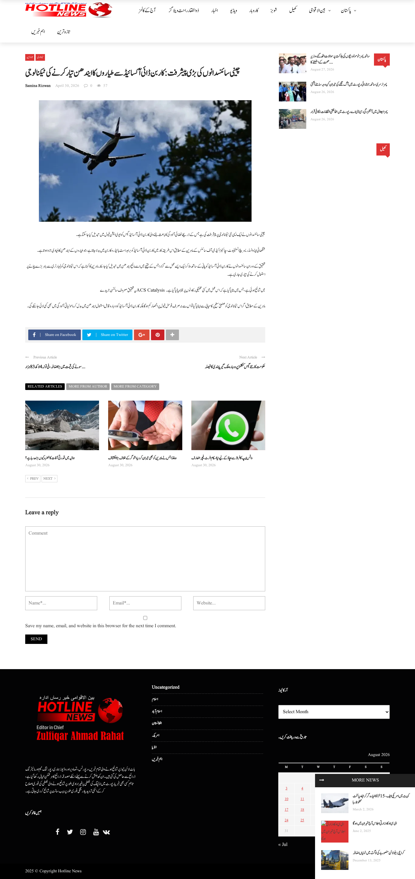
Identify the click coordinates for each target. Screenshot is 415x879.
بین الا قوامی (317, 10)
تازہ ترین (63, 32)
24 (286, 820)
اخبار (214, 10)
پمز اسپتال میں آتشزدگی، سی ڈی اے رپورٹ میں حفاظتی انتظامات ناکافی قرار (349, 112)
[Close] (321, 780)
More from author (88, 386)
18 (302, 809)
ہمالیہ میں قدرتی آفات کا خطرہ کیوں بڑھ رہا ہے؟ (50, 458)
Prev (34, 478)
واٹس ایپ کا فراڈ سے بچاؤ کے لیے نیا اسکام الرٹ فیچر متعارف (221, 458)
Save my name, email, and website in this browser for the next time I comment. (100, 626)
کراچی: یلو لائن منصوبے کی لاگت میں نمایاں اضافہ (378, 853)
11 (302, 799)
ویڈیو (233, 10)
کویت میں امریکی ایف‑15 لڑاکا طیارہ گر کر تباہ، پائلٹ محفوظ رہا (381, 799)
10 (286, 799)
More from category (135, 386)
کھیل (293, 10)
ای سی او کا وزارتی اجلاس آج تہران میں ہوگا (375, 823)
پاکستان (346, 10)
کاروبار (253, 10)
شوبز (273, 10)
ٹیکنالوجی (40, 57)
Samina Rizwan (38, 86)
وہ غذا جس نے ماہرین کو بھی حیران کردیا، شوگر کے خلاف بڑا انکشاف (142, 458)
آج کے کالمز (147, 10)
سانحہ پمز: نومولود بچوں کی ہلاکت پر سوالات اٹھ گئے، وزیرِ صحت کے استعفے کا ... (340, 59)
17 (286, 809)
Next (48, 478)
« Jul (282, 844)
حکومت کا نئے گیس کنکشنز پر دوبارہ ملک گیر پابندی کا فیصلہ (235, 367)
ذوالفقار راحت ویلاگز (184, 10)
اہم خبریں (38, 32)
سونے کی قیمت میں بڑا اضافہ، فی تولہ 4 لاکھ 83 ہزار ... (55, 367)
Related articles (45, 386)
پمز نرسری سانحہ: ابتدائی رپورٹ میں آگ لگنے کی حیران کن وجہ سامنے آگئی (348, 84)
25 (302, 820)
